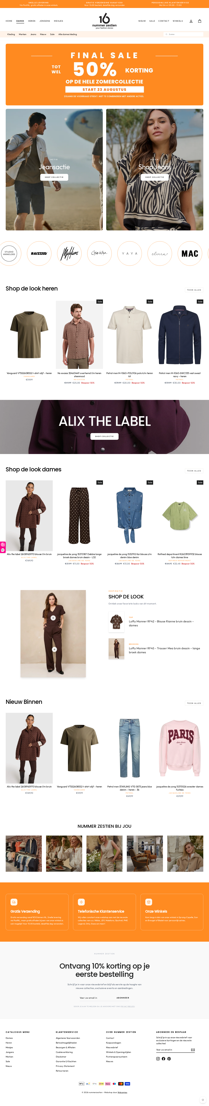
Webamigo (122, 1092)
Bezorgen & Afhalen (65, 1047)
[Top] (53, 618)
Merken (22, 34)
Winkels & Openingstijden (118, 1052)
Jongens (45, 21)
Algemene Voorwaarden (68, 1038)
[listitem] (26, 253)
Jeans (33, 34)
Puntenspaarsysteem (116, 1056)
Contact (163, 21)
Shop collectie (104, 436)
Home (9, 21)
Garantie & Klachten (66, 1061)
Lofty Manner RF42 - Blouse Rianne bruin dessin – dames (161, 623)
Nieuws (109, 1061)
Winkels (178, 21)
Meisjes (58, 21)
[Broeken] (54, 649)
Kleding (11, 34)
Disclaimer (61, 1056)
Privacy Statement (65, 1066)
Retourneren (62, 1070)
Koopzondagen (113, 1042)
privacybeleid (128, 1006)
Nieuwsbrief (112, 1047)
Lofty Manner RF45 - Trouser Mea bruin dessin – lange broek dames (164, 650)
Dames (20, 21)
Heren (32, 21)
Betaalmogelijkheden (66, 1042)
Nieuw (142, 21)
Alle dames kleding (67, 34)
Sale (152, 21)
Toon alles (194, 290)
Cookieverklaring (64, 1052)
